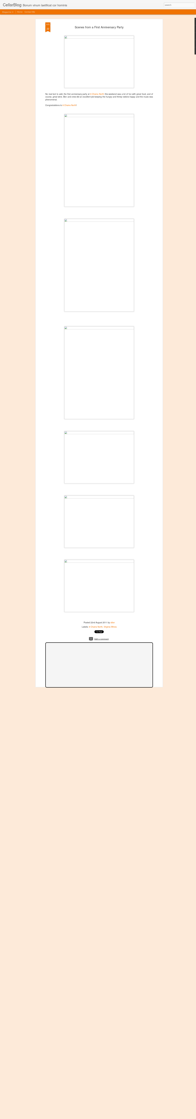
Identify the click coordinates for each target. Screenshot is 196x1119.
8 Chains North (97, 93)
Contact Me (30, 11)
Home (20, 11)
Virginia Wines (110, 626)
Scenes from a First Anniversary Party (99, 27)
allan (112, 622)
